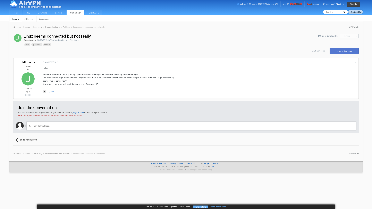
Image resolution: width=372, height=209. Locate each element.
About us (191, 163)
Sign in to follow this (329, 36)
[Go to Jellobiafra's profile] (18, 38)
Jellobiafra (31, 40)
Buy (28, 13)
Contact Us (355, 12)
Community (75, 13)
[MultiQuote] (44, 91)
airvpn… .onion (211, 163)
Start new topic (318, 51)
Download (42, 13)
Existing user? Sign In (333, 4)
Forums (15, 19)
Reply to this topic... (41, 126)
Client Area (94, 13)
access (313, 4)
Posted (50, 62)
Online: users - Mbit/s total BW (258, 4)
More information (218, 207)
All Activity (29, 19)
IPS (212, 166)
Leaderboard (44, 19)
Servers (58, 13)
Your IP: (292, 4)
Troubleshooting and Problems (64, 40)
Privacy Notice (176, 163)
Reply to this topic (344, 51)
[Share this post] (355, 62)
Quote (51, 91)
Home (15, 13)
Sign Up (353, 4)
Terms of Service (158, 163)
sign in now (78, 112)
